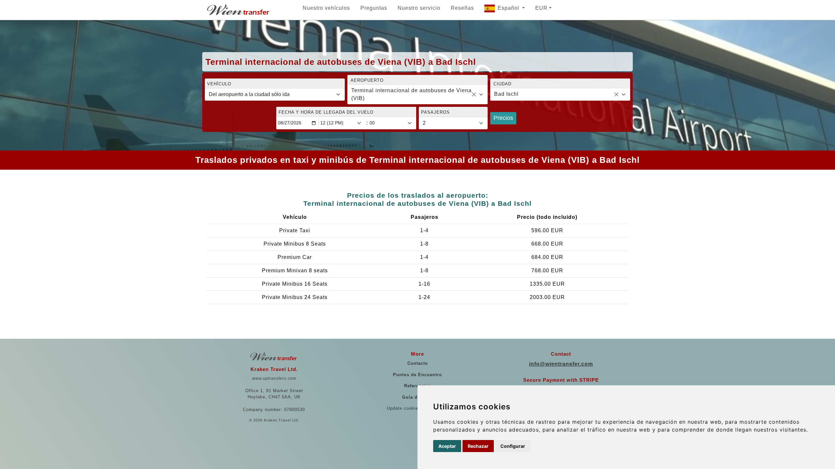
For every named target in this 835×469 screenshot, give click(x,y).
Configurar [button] (512, 446)
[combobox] (417, 94)
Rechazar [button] (478, 446)
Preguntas (373, 8)
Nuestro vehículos (326, 8)
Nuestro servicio (419, 8)
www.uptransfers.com (274, 378)
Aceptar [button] (447, 446)
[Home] (238, 10)
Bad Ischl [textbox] (506, 94)
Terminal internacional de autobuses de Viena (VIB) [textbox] (411, 94)
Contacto (417, 363)
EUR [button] (541, 8)
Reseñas (462, 8)
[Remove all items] (474, 94)
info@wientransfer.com (561, 364)
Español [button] (509, 8)
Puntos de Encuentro (417, 374)
